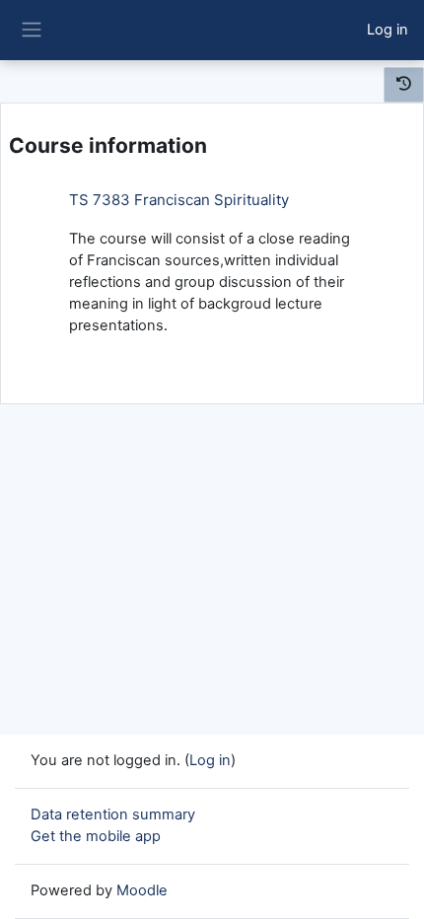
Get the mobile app (96, 836)
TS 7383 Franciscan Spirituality (179, 199)
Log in (387, 29)
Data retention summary (113, 814)
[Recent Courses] (404, 85)
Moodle (142, 890)
